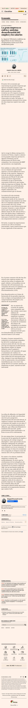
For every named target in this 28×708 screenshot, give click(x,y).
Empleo (7, 21)
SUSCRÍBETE (21, 11)
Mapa (17, 695)
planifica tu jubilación (5, 654)
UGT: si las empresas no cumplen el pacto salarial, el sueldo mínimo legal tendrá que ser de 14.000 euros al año (5, 324)
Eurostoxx (8, 627)
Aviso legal (8, 693)
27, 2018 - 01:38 (15, 72)
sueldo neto (22, 649)
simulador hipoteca (14, 649)
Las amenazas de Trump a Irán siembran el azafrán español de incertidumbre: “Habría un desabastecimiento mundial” (13, 585)
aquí (22, 531)
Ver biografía (11, 501)
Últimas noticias (23, 21)
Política (17, 21)
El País (25, 14)
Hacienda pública (18, 522)
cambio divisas (14, 654)
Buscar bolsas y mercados (8, 620)
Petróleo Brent (24, 8)
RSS (19, 695)
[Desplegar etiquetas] (26, 522)
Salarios (3, 522)
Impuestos (12, 21)
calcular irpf (5, 649)
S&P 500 (13, 8)
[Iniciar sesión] (26, 11)
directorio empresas (22, 654)
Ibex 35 (3, 8)
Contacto (3, 693)
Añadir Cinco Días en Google (9, 79)
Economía (5, 18)
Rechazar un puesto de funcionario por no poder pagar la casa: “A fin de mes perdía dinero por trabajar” (13, 596)
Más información (4, 528)
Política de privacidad (6, 695)
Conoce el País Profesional (14, 665)
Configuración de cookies (21, 693)
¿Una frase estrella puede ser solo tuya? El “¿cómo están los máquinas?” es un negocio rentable (13, 602)
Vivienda (3, 21)
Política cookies (13, 693)
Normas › (25, 514)
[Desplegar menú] (2, 11)
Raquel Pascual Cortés (14, 70)
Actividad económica (6, 25)
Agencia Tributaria (10, 522)
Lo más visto (4, 609)
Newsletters (23, 695)
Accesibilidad (13, 695)
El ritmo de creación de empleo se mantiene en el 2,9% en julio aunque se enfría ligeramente (5, 311)
